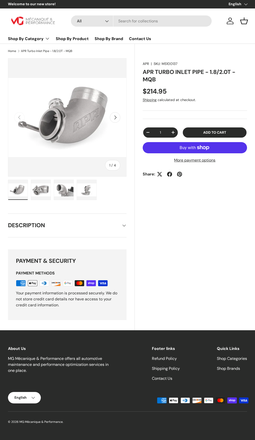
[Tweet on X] (160, 174)
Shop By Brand (109, 38)
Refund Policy (164, 358)
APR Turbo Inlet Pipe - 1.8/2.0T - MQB (46, 51)
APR (146, 63)
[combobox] (141, 21)
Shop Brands (228, 368)
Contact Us (140, 38)
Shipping (150, 100)
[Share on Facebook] (170, 174)
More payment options (194, 160)
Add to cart (214, 132)
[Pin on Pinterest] (180, 174)
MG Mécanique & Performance (41, 422)
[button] (244, 20)
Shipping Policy (166, 368)
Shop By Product (72, 38)
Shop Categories (232, 358)
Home (12, 51)
